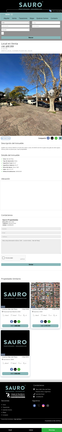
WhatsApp (52, 430)
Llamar (31, 430)
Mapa (32, 18)
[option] (31, 95)
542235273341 (40, 394)
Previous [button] (1, 94)
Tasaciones (23, 18)
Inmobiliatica (10, 419)
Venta (14, 18)
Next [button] (60, 94)
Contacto (54, 18)
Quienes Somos (42, 18)
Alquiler (7, 18)
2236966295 (39, 397)
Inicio (4, 405)
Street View (6, 138)
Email (10, 430)
